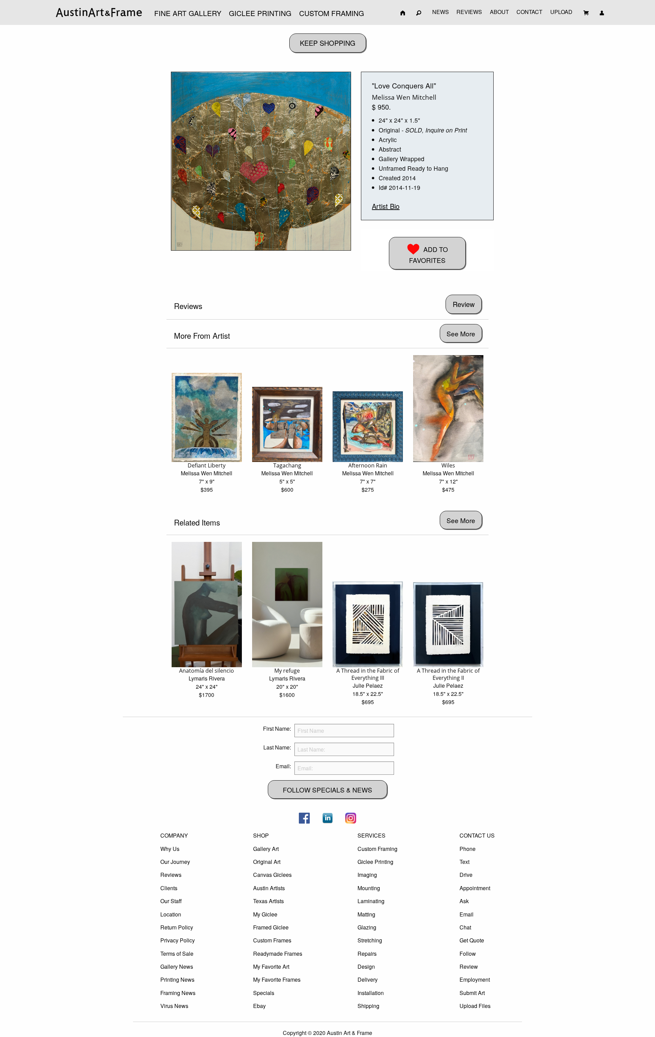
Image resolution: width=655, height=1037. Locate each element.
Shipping (368, 1006)
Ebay (259, 1006)
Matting (366, 914)
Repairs (367, 953)
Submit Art (472, 993)
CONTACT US (477, 835)
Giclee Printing (375, 862)
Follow (468, 953)
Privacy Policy (177, 940)
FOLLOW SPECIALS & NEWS (327, 789)
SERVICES (371, 835)
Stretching (370, 940)
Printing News (177, 979)
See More (461, 333)
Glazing (367, 927)
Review (469, 966)
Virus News (174, 1006)
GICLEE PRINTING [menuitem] (260, 13)
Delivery (368, 979)
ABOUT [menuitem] (499, 12)
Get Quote (472, 940)
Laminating (371, 901)
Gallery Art (266, 849)
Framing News (177, 993)
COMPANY (174, 835)
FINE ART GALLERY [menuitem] (187, 13)
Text (464, 862)
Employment (475, 979)
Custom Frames (272, 940)
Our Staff (171, 901)
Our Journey (175, 862)
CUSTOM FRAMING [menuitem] (331, 13)
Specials (263, 993)
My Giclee (265, 914)
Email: (283, 766)
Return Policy (176, 927)
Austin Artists (269, 888)
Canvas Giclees (272, 875)
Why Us (169, 849)
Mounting (369, 888)
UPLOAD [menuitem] (561, 12)
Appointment (475, 888)
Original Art (266, 862)
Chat (465, 927)
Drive (466, 875)
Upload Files (475, 1006)
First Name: (277, 728)
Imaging (367, 875)
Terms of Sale (176, 953)
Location (170, 914)
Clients (168, 888)
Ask (464, 901)
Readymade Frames (277, 953)
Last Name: (277, 747)
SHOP (261, 835)
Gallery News (176, 966)
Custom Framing (377, 849)
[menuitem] (98, 12)
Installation (371, 993)
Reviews (170, 875)
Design (366, 966)
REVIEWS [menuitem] (469, 12)
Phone (468, 849)
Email (467, 914)
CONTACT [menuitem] (529, 12)
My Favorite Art (271, 966)
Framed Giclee (271, 927)
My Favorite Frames (277, 979)
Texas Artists (268, 901)
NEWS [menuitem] (440, 12)
